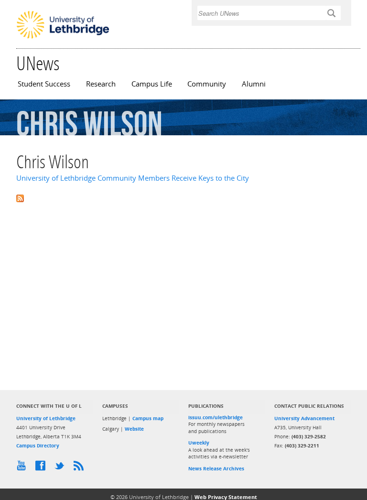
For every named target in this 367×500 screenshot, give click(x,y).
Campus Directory (37, 445)
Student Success (44, 84)
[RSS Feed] (81, 468)
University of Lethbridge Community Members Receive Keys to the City (132, 178)
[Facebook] (42, 468)
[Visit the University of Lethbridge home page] (62, 37)
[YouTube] (23, 468)
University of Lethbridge (46, 418)
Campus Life (151, 84)
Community (206, 84)
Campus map (147, 418)
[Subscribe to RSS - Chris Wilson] (183, 197)
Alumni (254, 84)
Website (134, 428)
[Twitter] (61, 468)
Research (101, 84)
